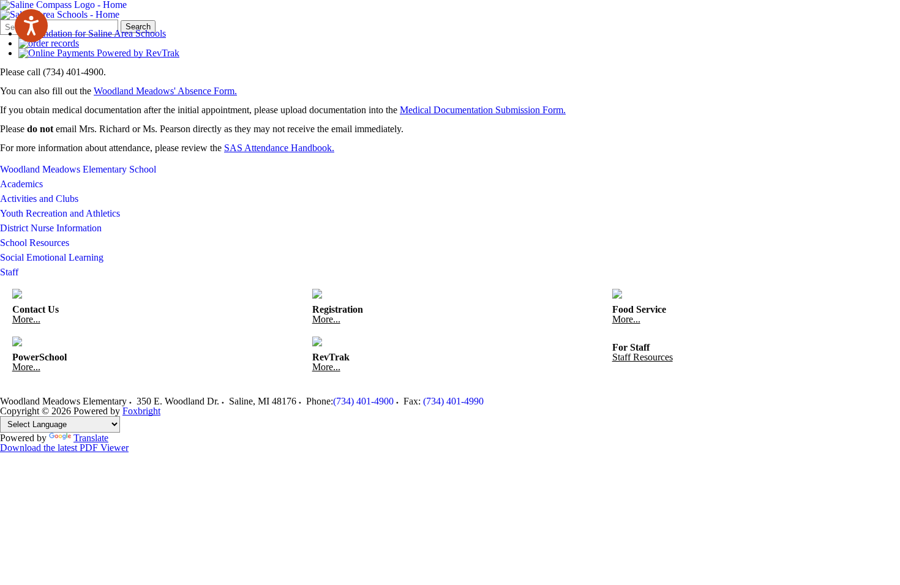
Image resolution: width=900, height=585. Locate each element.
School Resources (34, 242)
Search (138, 26)
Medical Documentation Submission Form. (483, 110)
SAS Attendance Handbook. (279, 148)
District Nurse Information (51, 228)
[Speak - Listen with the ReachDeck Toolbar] (31, 25)
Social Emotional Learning (51, 257)
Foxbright (141, 411)
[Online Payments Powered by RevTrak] (98, 53)
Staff (9, 272)
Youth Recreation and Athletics (60, 213)
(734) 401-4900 (363, 401)
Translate (90, 438)
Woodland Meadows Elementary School (78, 169)
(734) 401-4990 (453, 401)
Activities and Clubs (39, 198)
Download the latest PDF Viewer (64, 447)
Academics (21, 184)
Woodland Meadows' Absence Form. (165, 91)
